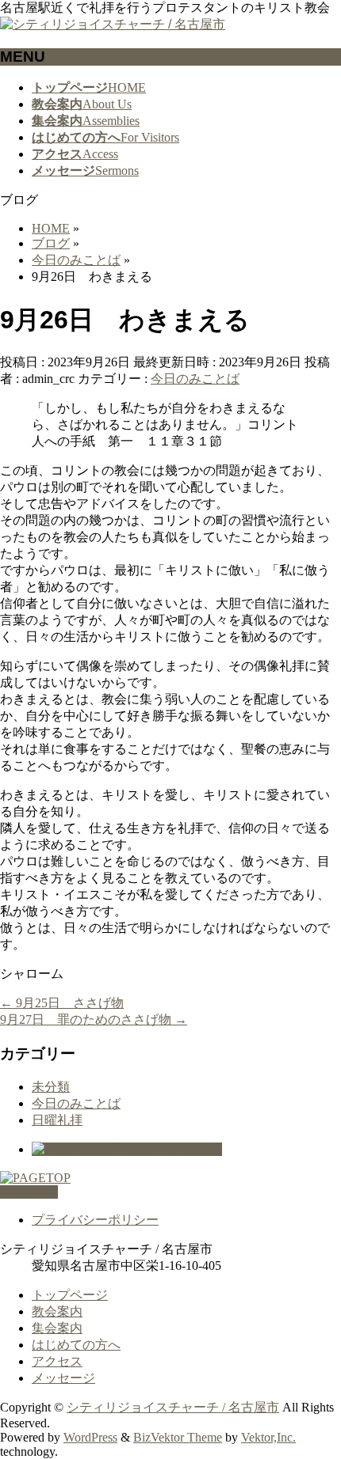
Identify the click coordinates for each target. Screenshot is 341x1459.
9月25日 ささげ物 (62, 1003)
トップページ (70, 1295)
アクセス (57, 1361)
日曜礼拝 (57, 1120)
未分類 (51, 1086)
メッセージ (63, 1378)
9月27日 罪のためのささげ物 (93, 1019)
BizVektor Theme (177, 1437)
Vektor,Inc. (268, 1437)
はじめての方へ (76, 1344)
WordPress (90, 1437)
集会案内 (57, 1328)
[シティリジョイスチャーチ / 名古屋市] (112, 24)
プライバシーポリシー (95, 1219)
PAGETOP (29, 1192)
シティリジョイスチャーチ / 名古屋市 (173, 1407)
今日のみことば (195, 378)
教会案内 (57, 1311)
